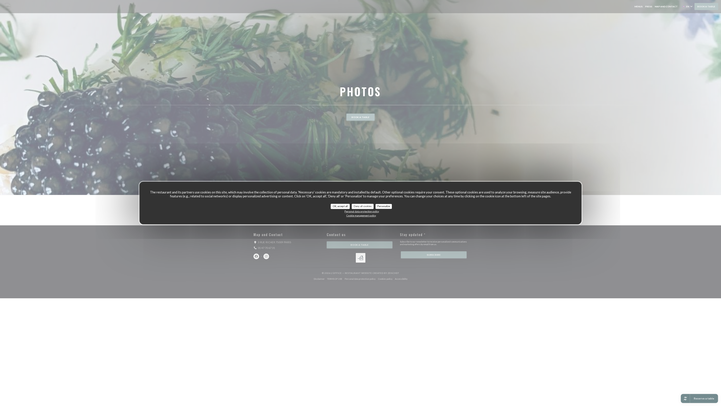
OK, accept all (340, 206)
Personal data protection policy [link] (362, 211)
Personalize (383, 206)
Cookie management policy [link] (361, 215)
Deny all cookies (363, 206)
